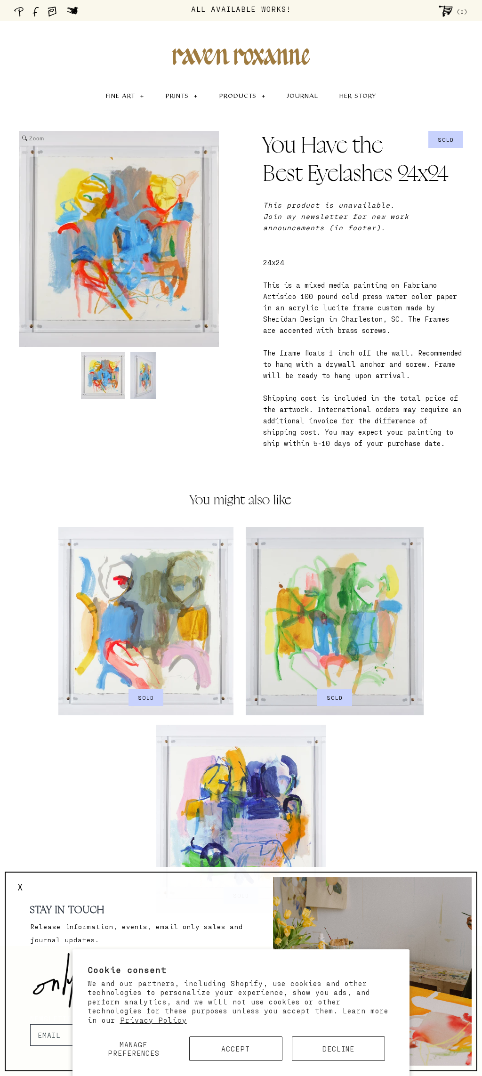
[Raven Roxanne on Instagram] (55, 14)
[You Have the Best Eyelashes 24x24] (103, 375)
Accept (235, 1048)
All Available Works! (241, 8)
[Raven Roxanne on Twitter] (75, 14)
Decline (338, 1048)
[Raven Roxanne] (241, 40)
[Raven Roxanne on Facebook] (37, 14)
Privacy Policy (153, 1020)
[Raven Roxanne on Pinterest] (20, 14)
